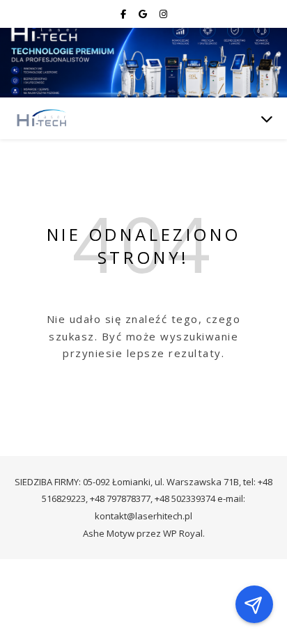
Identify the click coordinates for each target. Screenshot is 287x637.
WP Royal (183, 533)
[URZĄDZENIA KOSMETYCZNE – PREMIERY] (42, 118)
